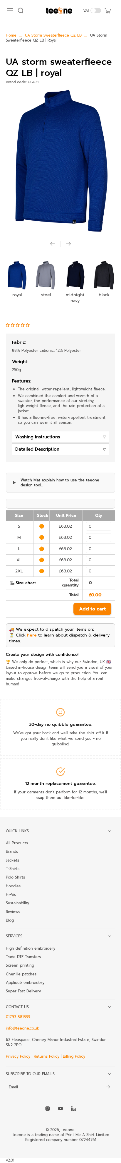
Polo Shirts (15, 877)
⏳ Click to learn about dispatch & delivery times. (59, 638)
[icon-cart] (107, 10)
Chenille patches (21, 974)
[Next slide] (68, 243)
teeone (68, 1130)
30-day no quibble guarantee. (60, 724)
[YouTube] (60, 1108)
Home (11, 35)
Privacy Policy (19, 1056)
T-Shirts (12, 868)
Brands (12, 851)
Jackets (12, 860)
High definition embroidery (30, 948)
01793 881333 (18, 1017)
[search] (20, 10)
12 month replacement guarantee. (60, 783)
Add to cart (92, 609)
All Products (17, 842)
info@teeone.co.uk (22, 1028)
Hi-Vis (11, 894)
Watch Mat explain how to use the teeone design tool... (60, 483)
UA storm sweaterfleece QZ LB (53, 35)
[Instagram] (47, 1108)
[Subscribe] (108, 1087)
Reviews (13, 911)
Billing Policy (74, 1056)
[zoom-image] (60, 161)
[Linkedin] (73, 1108)
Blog (10, 920)
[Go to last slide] (52, 243)
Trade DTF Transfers (23, 956)
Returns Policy (46, 1056)
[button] (18, 325)
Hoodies (13, 885)
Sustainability (17, 902)
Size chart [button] (26, 583)
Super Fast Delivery (23, 991)
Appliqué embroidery (25, 982)
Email (13, 1087)
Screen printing (20, 965)
